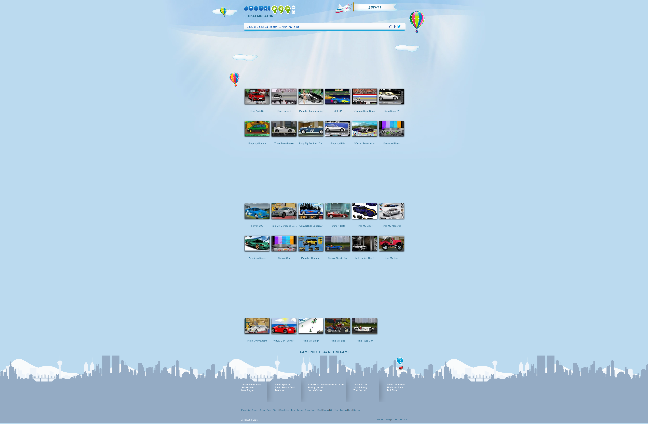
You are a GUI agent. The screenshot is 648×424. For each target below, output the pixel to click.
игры (314, 410)
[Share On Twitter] (399, 26)
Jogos (326, 410)
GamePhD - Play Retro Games (325, 352)
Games (254, 410)
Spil (320, 410)
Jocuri (374, 7)
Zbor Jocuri (359, 390)
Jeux (293, 410)
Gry (331, 410)
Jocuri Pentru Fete (251, 384)
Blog (388, 419)
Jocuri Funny (360, 387)
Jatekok (343, 410)
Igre (350, 410)
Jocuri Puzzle (360, 384)
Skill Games (247, 387)
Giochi (276, 410)
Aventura (279, 390)
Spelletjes (284, 410)
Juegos (300, 410)
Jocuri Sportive (283, 384)
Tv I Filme (392, 390)
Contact (394, 419)
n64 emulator (260, 16)
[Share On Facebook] (395, 26)
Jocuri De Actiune (396, 384)
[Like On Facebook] (391, 26)
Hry (336, 410)
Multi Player (247, 390)
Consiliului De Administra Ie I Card (326, 384)
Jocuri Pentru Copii (285, 387)
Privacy (403, 419)
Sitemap (380, 419)
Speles (356, 410)
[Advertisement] (325, 57)
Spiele (262, 410)
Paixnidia (245, 410)
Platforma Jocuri (395, 387)
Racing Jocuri (315, 387)
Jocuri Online (315, 390)
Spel (269, 410)
